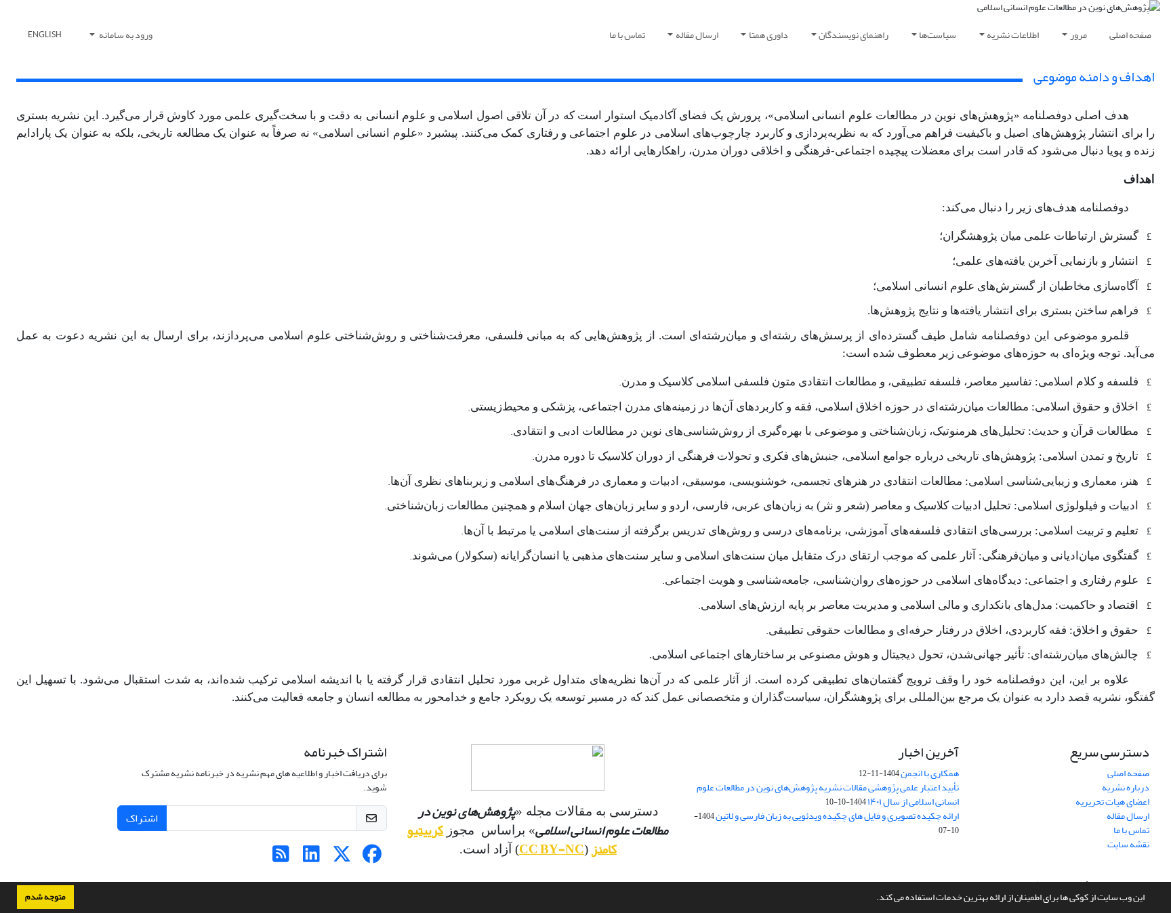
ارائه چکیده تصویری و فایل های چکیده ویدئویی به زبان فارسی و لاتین (837, 816)
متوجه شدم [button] (45, 897)
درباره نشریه (1125, 787)
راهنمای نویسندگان (853, 35)
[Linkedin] (311, 858)
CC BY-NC (551, 849)
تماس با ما (627, 35)
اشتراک (142, 818)
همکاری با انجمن (930, 773)
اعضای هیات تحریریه (1112, 801)
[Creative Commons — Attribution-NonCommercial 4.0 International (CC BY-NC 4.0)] (538, 767)
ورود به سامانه (125, 35)
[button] (873, 899)
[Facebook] (372, 858)
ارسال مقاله (697, 35)
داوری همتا (768, 35)
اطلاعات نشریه (1013, 35)
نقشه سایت (1128, 844)
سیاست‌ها (937, 35)
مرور (1078, 35)
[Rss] (280, 858)
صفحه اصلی (1130, 35)
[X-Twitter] (341, 858)
